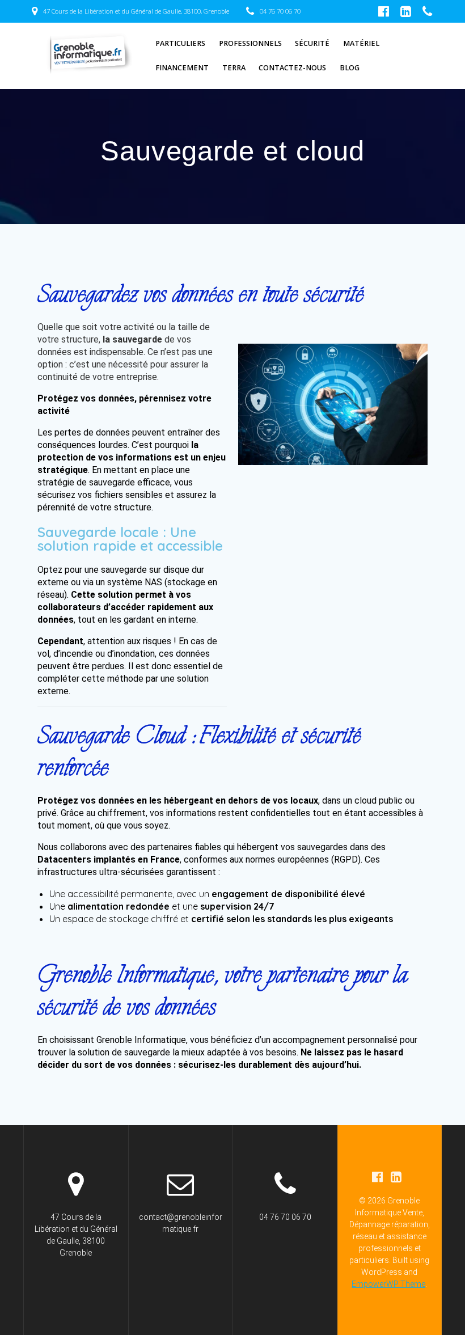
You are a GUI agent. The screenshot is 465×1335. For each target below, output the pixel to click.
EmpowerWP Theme (388, 1283)
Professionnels (250, 43)
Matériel (361, 43)
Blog (350, 68)
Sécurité (312, 43)
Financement (182, 68)
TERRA (234, 68)
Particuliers (180, 43)
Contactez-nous (292, 68)
